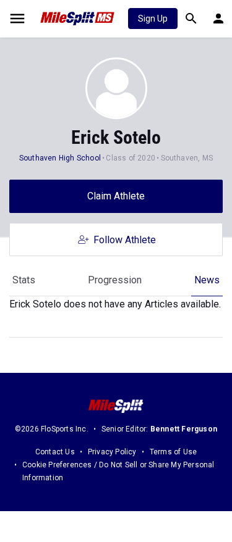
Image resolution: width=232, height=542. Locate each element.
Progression (115, 280)
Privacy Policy (112, 452)
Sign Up (153, 18)
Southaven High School (60, 158)
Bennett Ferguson (183, 429)
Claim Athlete (116, 196)
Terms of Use (173, 452)
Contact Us (55, 452)
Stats (23, 280)
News (207, 280)
